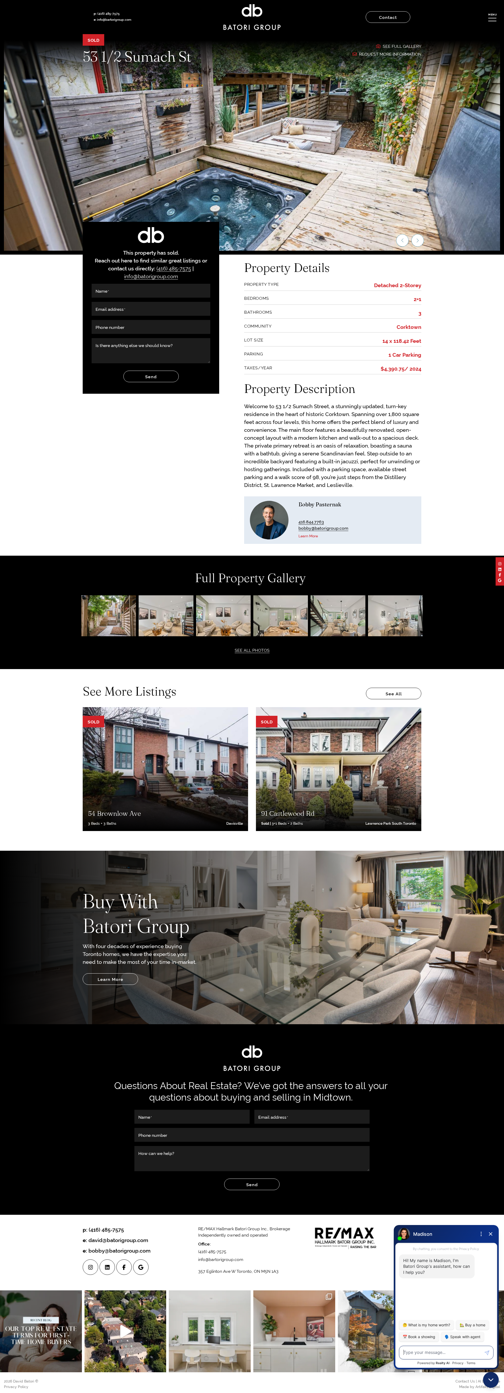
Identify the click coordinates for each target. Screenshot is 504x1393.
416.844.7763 (311, 521)
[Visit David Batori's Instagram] (500, 563)
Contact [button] (388, 17)
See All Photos (252, 650)
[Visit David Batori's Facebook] (500, 574)
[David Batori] (252, 17)
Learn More (308, 535)
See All (394, 693)
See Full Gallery (401, 46)
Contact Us (465, 1380)
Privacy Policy (16, 1386)
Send (151, 376)
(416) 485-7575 (108, 13)
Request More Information (389, 54)
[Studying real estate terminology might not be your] (41, 1331)
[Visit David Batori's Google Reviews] (500, 580)
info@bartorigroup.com (114, 19)
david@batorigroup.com (118, 1239)
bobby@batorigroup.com (323, 528)
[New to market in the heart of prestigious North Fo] (125, 1331)
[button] (492, 17)
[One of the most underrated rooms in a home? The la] (294, 1331)
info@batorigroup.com (151, 275)
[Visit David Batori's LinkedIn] (500, 569)
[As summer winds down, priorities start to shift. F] (210, 1331)
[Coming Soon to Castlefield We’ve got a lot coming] (379, 1331)
